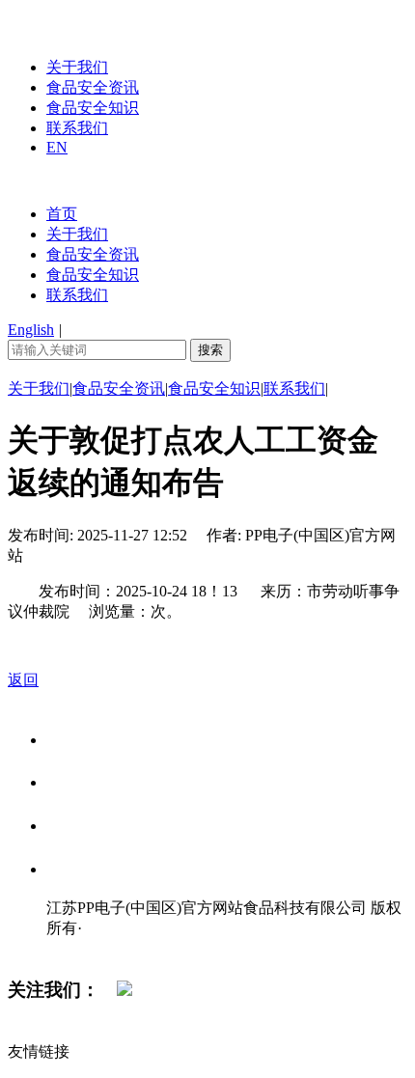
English (31, 329)
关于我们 (77, 67)
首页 (61, 214)
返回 (23, 680)
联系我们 (77, 128)
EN (57, 147)
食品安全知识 (92, 107)
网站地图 (85, 948)
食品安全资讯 (92, 87)
